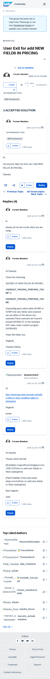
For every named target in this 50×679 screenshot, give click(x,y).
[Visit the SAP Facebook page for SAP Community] (17, 641)
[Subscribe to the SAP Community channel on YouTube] (27, 641)
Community (19, 4)
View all (6, 627)
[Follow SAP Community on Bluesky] (22, 641)
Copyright (12, 657)
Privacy (12, 649)
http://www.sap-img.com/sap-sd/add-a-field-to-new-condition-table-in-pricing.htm (24, 397)
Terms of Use (37, 649)
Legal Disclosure (37, 657)
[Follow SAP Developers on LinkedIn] (32, 641)
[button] (14, 89)
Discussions (10, 11)
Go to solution (26, 68)
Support (37, 665)
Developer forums (23, 25)
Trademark (12, 665)
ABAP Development (12, 99)
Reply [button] (41, 185)
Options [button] (44, 59)
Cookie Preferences (12, 672)
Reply (10, 247)
